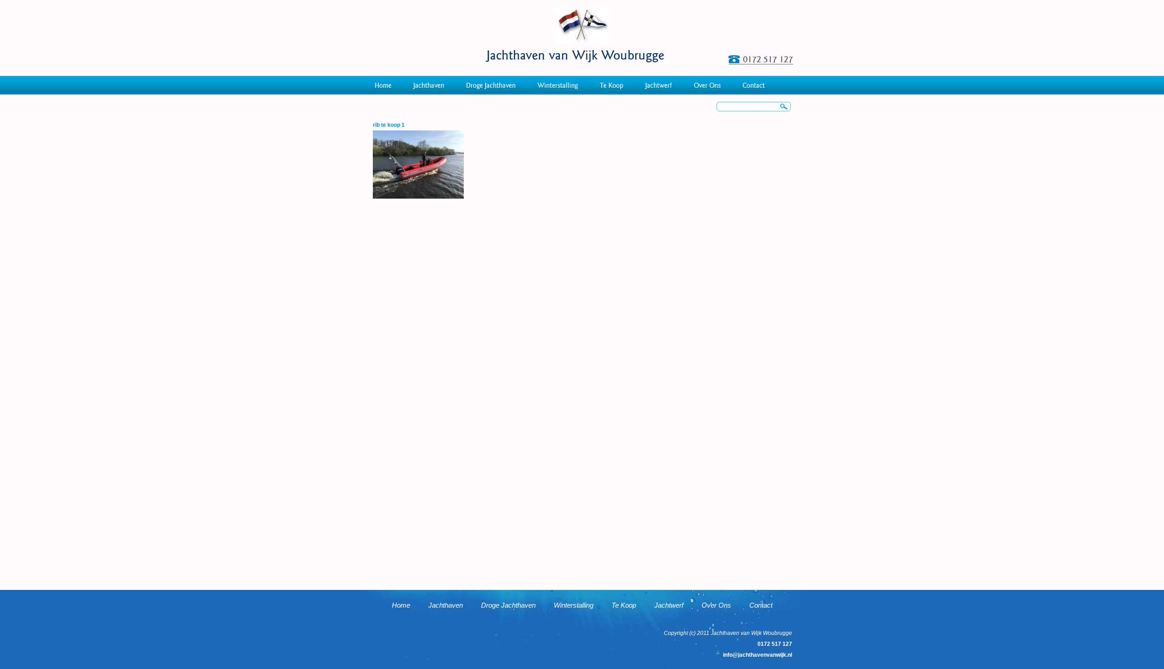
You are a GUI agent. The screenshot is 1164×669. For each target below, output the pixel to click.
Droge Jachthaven (491, 85)
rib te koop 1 (389, 125)
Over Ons (707, 85)
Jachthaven (428, 85)
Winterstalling (557, 85)
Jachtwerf (658, 85)
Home (383, 85)
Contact (754, 85)
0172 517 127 (775, 644)
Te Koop (611, 85)
